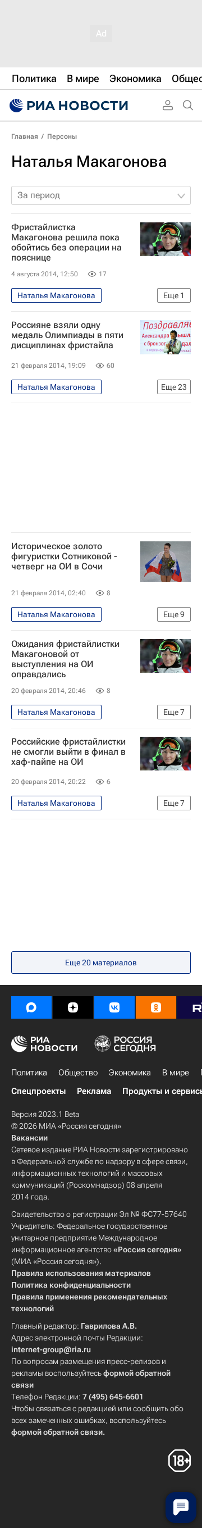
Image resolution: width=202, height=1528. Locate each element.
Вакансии (29, 1137)
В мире (175, 1073)
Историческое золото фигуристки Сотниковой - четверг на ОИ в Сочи (64, 556)
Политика (29, 1073)
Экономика (130, 1073)
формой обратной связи (57, 1431)
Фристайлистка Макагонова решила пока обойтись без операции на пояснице (66, 242)
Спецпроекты (38, 1091)
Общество (78, 1073)
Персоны (62, 136)
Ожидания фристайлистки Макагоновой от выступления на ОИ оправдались (65, 659)
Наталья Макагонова (89, 161)
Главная (24, 136)
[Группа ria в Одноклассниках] (156, 1007)
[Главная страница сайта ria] (67, 105)
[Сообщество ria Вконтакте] (114, 1007)
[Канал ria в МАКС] (31, 1007)
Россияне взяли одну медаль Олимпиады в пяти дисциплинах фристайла (67, 335)
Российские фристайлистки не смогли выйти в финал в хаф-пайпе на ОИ (68, 752)
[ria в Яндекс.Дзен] (73, 1007)
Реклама (94, 1091)
